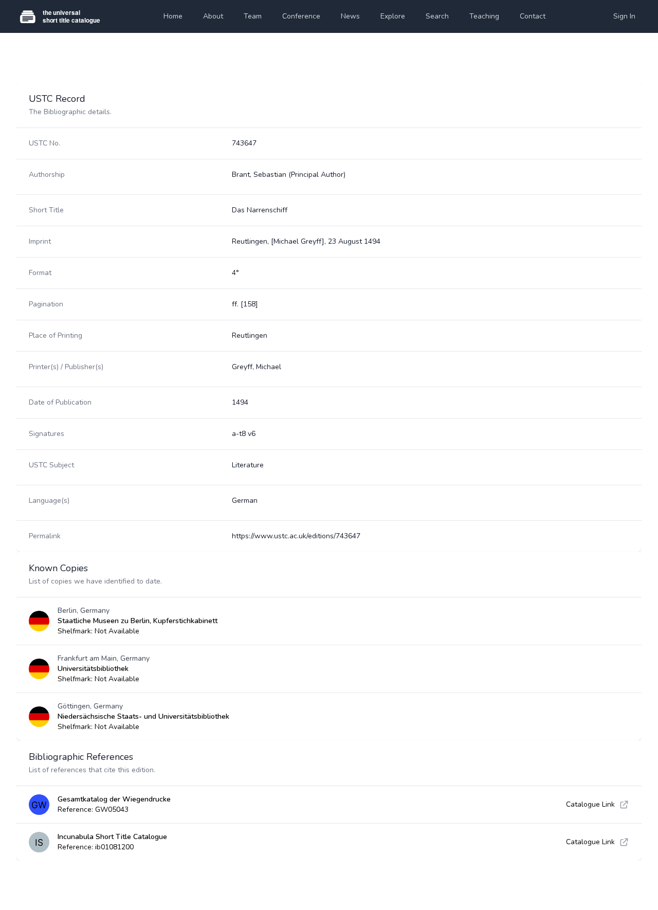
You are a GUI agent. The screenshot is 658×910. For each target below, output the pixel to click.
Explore (392, 16)
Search (437, 16)
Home (172, 16)
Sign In (624, 16)
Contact (532, 16)
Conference (301, 16)
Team (253, 16)
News (350, 16)
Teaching (484, 16)
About (213, 16)
